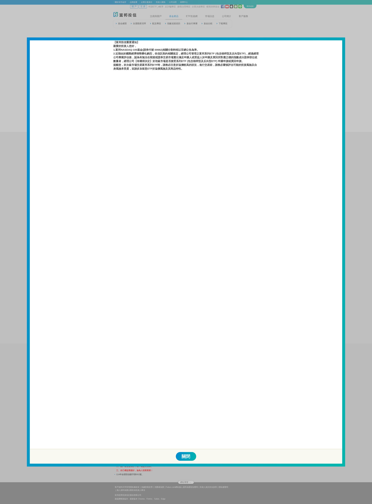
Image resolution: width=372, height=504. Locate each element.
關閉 (186, 456)
